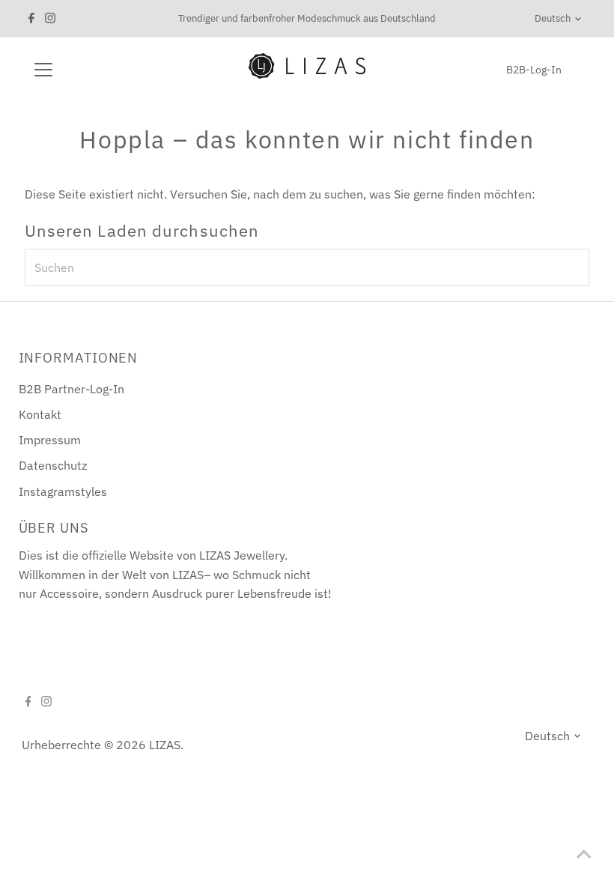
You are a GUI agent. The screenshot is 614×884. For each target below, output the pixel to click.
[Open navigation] (91, 69)
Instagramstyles (63, 491)
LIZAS (164, 744)
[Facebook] (31, 19)
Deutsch (553, 18)
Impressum (50, 439)
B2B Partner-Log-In (71, 388)
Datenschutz (53, 465)
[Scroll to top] (584, 854)
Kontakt (40, 414)
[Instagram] (50, 19)
